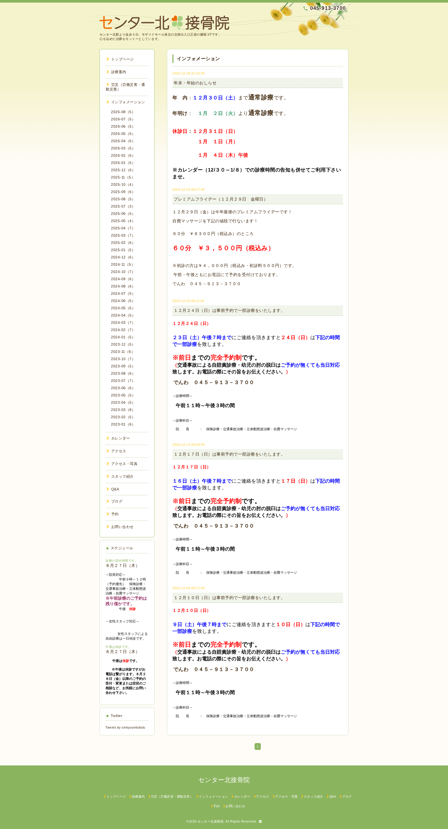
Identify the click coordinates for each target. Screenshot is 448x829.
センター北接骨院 (210, 821)
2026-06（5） (123, 126)
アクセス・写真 (124, 464)
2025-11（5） (123, 177)
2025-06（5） (123, 213)
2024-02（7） (123, 330)
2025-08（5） (123, 199)
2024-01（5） (123, 337)
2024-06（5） (123, 301)
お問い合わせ (122, 527)
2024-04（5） (123, 315)
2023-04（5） (123, 402)
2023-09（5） (123, 366)
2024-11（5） (123, 264)
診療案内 (118, 72)
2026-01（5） (123, 163)
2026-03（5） (123, 148)
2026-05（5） (123, 134)
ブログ (116, 501)
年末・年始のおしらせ (195, 83)
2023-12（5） (123, 344)
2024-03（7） (123, 322)
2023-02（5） (123, 417)
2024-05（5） (123, 308)
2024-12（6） (123, 257)
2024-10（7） (123, 272)
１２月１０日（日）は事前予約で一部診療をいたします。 (229, 597)
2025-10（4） (123, 184)
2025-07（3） (123, 206)
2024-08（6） (123, 286)
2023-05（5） (123, 395)
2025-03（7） (123, 235)
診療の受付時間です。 (122, 561)
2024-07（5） (123, 293)
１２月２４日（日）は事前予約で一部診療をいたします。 (229, 310)
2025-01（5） (123, 250)
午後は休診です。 (118, 647)
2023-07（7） (123, 381)
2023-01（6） (123, 424)
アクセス (118, 451)
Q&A (115, 489)
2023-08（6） (123, 373)
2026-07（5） (123, 119)
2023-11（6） (123, 352)
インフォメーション (128, 102)
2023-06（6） (123, 388)
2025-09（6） (123, 192)
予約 (115, 514)
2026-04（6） (123, 141)
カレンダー (120, 438)
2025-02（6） (123, 243)
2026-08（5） (123, 112)
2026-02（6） (123, 155)
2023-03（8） (123, 410)
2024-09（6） (123, 279)
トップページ (122, 59)
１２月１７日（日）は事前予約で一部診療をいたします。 (229, 454)
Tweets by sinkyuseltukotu (125, 727)
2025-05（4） (123, 221)
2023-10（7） (123, 359)
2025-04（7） (123, 228)
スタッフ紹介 (122, 476)
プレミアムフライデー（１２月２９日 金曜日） (221, 199)
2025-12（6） (123, 170)
